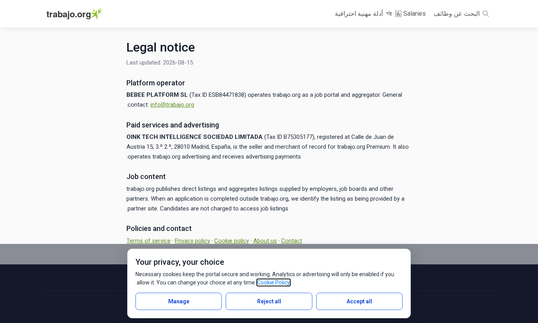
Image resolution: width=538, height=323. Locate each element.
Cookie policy (231, 240)
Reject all (269, 301)
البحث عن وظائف (457, 13)
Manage (178, 301)
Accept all (359, 301)
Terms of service (148, 240)
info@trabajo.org (172, 104)
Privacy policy (192, 240)
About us (265, 240)
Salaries (414, 13)
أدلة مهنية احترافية (359, 13)
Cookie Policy (273, 282)
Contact (291, 240)
